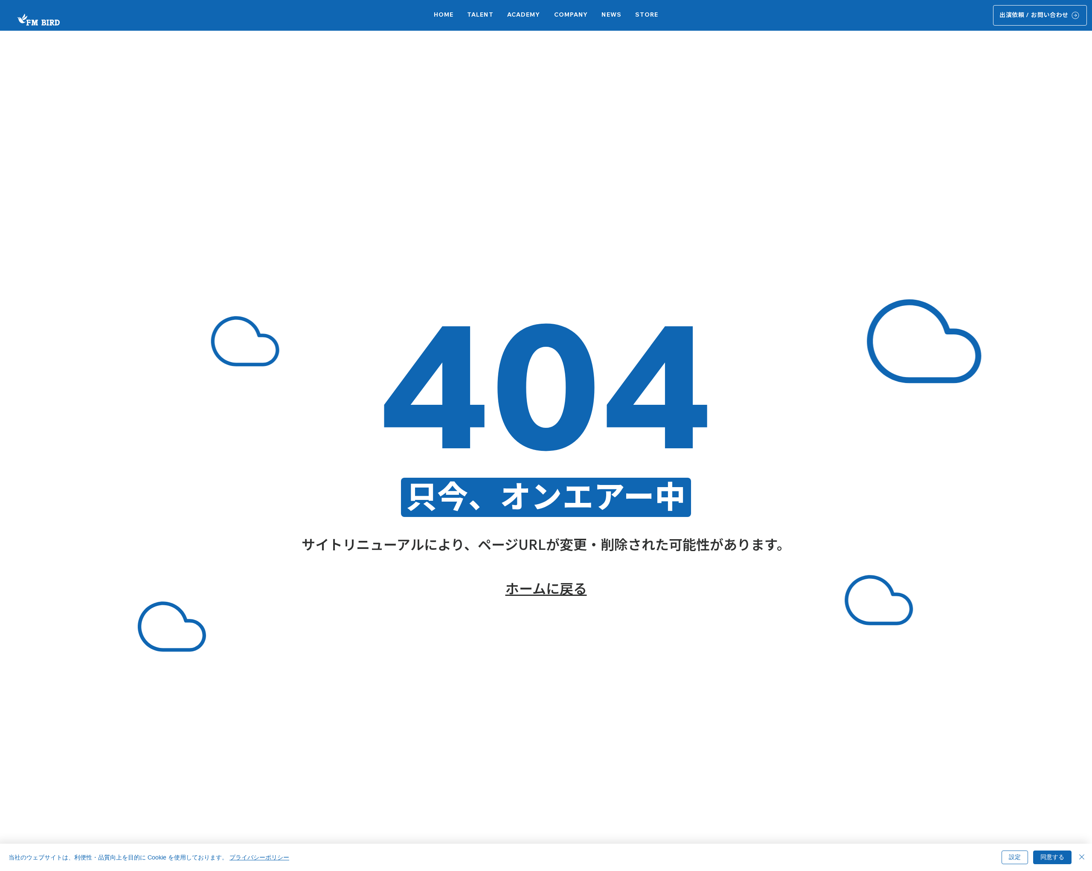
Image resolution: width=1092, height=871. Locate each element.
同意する (1052, 857)
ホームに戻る (546, 588)
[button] (523, 15)
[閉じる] (1082, 857)
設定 (1015, 857)
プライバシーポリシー (259, 857)
